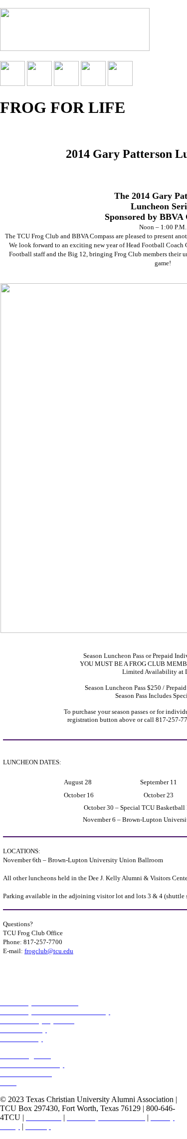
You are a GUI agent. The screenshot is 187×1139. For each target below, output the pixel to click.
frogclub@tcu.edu (48, 951)
